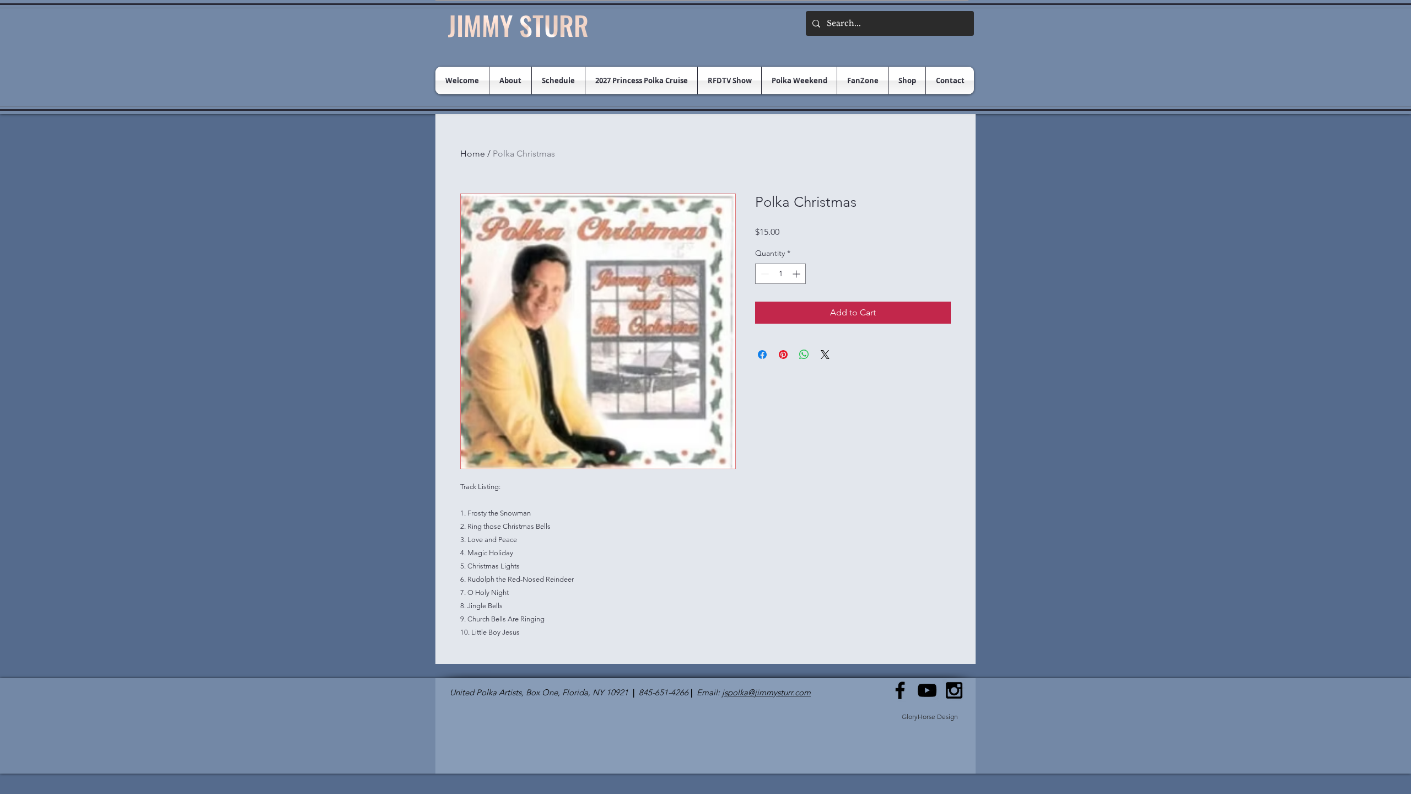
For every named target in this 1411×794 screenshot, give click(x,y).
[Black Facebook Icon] (900, 690)
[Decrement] (764, 273)
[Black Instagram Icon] (954, 690)
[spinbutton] (780, 273)
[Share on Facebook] (762, 354)
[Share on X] (825, 354)
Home (472, 153)
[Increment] (797, 273)
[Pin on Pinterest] (783, 354)
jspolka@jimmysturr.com (766, 692)
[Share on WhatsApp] (804, 354)
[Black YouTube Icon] (927, 690)
